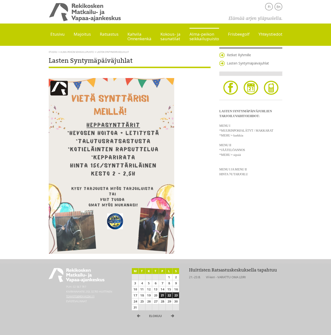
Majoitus (82, 33)
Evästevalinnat (76, 301)
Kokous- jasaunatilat (170, 36)
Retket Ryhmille (239, 55)
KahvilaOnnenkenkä (139, 36)
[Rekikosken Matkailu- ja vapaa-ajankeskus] (85, 20)
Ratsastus (109, 33)
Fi (269, 6)
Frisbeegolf (239, 33)
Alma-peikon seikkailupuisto (77, 52)
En (278, 6)
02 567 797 (79, 286)
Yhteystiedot (270, 33)
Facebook (230, 88)
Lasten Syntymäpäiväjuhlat (248, 63)
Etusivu (57, 33)
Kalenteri (251, 88)
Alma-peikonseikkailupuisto (204, 36)
